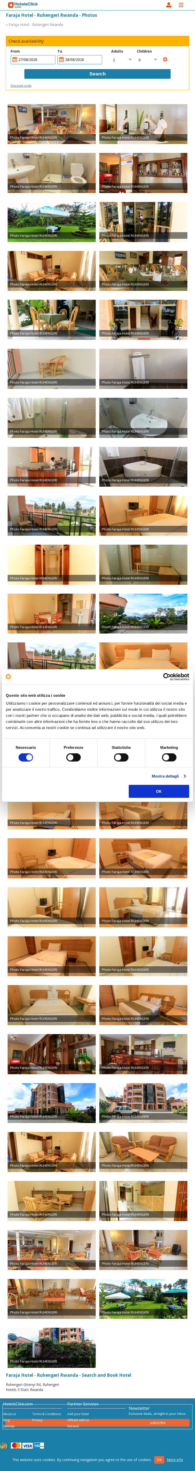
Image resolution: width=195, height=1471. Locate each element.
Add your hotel (78, 1414)
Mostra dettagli (165, 776)
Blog (6, 1420)
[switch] (73, 757)
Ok (159, 1459)
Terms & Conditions (46, 1414)
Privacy (37, 1420)
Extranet (73, 1426)
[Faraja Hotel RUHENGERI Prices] (52, 124)
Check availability (26, 41)
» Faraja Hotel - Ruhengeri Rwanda (34, 24)
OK (159, 791)
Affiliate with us (78, 1420)
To (59, 51)
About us (9, 1414)
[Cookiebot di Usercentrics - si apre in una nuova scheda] (167, 677)
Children (144, 51)
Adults (117, 51)
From (15, 51)
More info (175, 1459)
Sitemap (9, 1426)
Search (97, 73)
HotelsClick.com (23, 5)
